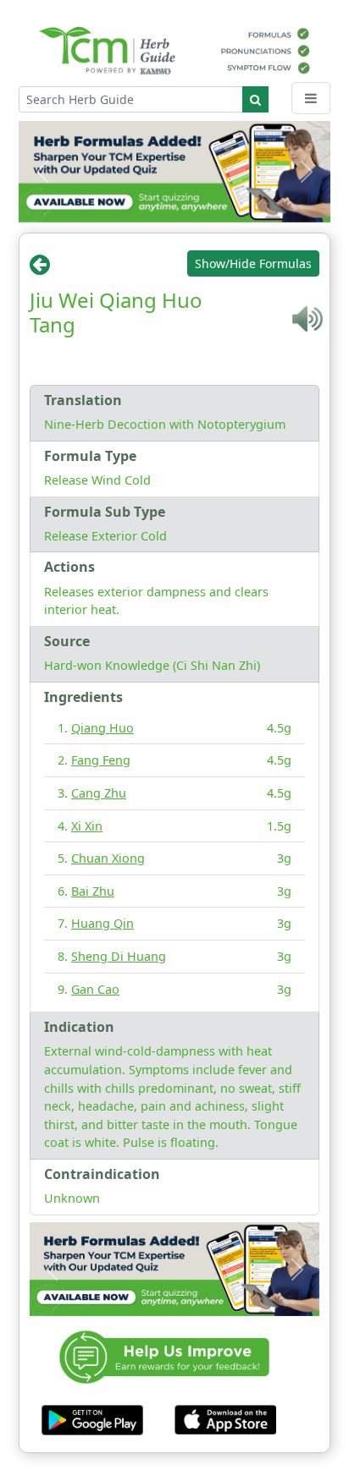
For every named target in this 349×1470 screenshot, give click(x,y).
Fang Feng (100, 760)
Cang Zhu (98, 793)
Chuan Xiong (108, 858)
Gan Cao (95, 989)
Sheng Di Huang (118, 956)
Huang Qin (102, 923)
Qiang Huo (102, 728)
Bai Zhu (92, 891)
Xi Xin (86, 826)
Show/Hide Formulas (253, 263)
